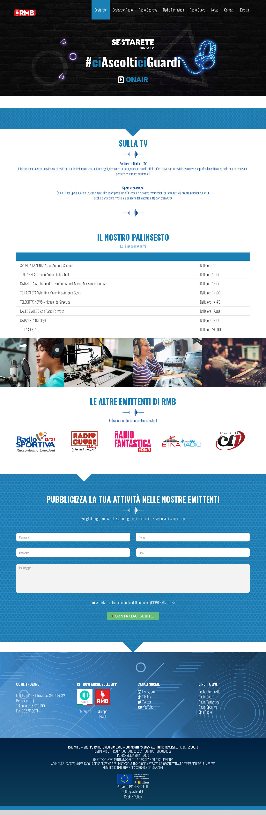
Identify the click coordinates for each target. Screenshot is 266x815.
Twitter (146, 702)
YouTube (147, 707)
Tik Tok (146, 697)
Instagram (148, 692)
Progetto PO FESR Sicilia (133, 786)
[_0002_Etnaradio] (181, 433)
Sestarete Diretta (209, 692)
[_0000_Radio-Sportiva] (35, 433)
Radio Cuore (206, 697)
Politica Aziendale (133, 792)
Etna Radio (205, 712)
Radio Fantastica (208, 702)
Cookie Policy (133, 797)
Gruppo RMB (102, 713)
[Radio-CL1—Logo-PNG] (230, 433)
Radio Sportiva (207, 707)
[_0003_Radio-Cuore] (84, 433)
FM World (84, 711)
